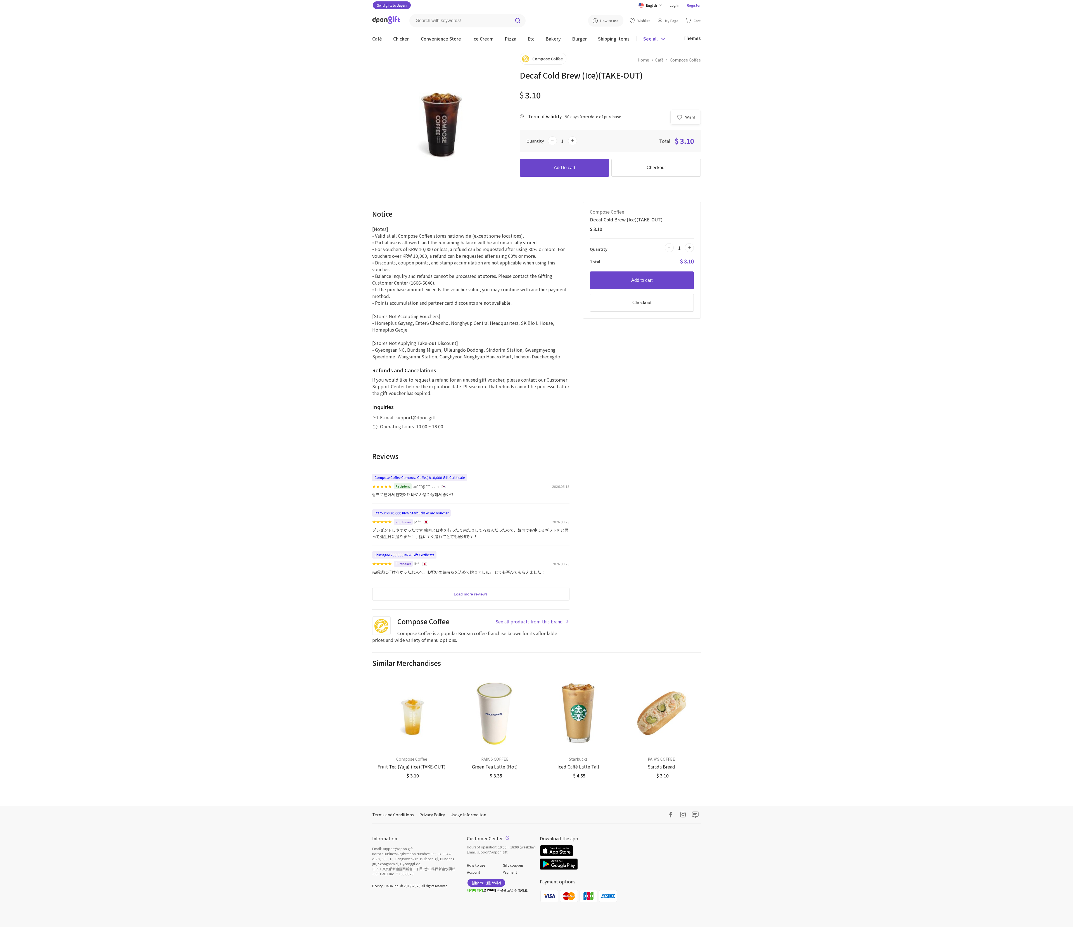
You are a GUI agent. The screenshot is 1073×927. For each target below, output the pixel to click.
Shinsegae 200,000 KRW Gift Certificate (404, 554)
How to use (476, 865)
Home (643, 60)
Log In (674, 5)
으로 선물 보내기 (486, 882)
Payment (510, 872)
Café (659, 60)
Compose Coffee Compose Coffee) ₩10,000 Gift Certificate (419, 477)
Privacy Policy (432, 814)
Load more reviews (471, 594)
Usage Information (468, 814)
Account (473, 872)
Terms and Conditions (393, 814)
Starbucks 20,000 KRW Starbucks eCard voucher (411, 512)
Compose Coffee (685, 60)
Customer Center (485, 838)
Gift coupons (513, 865)
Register (694, 5)
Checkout (656, 167)
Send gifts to (392, 5)
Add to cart (564, 167)
